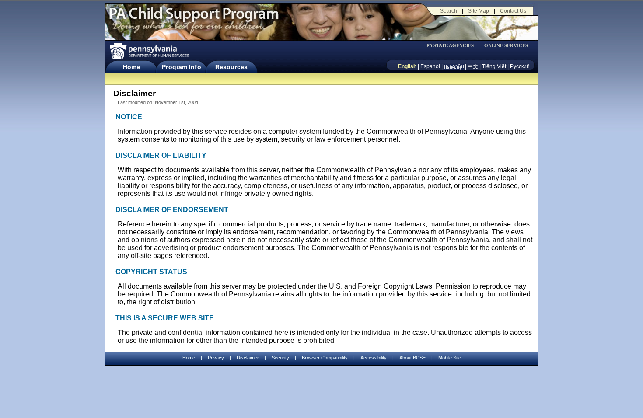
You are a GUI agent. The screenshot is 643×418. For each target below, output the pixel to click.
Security (280, 357)
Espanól (430, 66)
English (407, 66)
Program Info (181, 66)
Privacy (216, 357)
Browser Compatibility (325, 357)
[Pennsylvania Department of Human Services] (149, 50)
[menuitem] (453, 45)
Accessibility (373, 357)
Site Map (478, 11)
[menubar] (453, 45)
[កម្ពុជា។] (454, 66)
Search (448, 11)
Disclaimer (248, 357)
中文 (473, 66)
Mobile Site (449, 357)
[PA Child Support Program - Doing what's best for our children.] (193, 19)
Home (131, 66)
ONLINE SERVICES (506, 45)
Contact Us (513, 11)
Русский (520, 66)
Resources (231, 66)
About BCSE (412, 357)
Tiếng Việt (494, 66)
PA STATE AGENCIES (450, 45)
